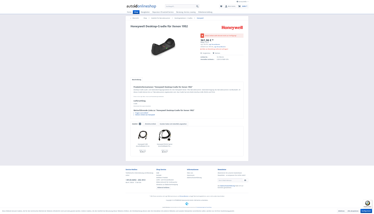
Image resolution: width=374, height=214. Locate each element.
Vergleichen (206, 53)
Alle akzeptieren (353, 211)
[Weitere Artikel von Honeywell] (232, 28)
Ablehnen (341, 211)
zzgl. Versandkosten (214, 44)
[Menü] (371, 201)
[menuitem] (182, 6)
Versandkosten (184, 196)
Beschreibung (136, 80)
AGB (157, 173)
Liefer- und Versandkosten (165, 180)
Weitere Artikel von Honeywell (145, 115)
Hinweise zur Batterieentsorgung (167, 184)
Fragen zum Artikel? (141, 113)
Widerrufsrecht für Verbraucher (166, 182)
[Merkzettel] (221, 6)
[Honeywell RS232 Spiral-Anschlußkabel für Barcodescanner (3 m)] (165, 135)
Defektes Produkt (162, 177)
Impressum (190, 175)
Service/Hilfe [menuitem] (242, 2)
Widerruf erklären (163, 187)
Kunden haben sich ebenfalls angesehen (173, 124)
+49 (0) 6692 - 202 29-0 (135, 180)
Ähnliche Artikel (150, 124)
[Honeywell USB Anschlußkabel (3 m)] (142, 135)
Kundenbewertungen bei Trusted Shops (204, 207)
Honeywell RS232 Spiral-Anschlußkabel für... (165, 145)
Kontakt (158, 175)
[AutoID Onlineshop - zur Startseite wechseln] (141, 6)
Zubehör (136, 124)
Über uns (190, 173)
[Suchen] (197, 6)
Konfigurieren (366, 211)
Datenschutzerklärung (194, 177)
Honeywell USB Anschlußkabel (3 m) (142, 145)
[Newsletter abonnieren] (245, 180)
